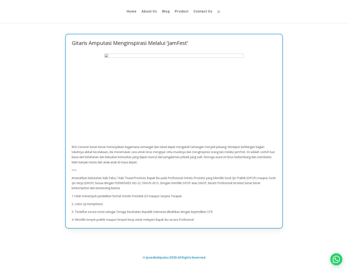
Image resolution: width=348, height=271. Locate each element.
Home (132, 11)
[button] (336, 259)
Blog (166, 11)
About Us (149, 11)
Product (181, 11)
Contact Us (203, 11)
